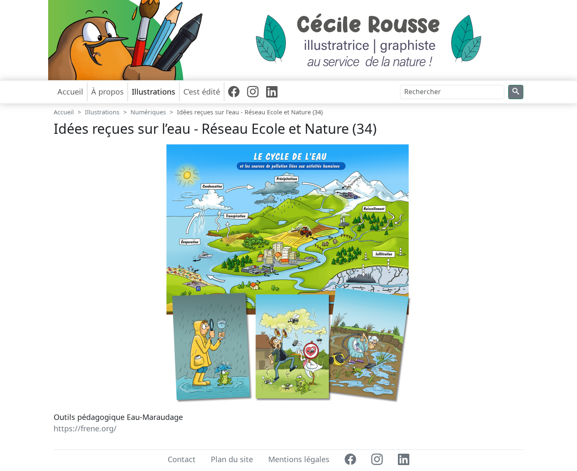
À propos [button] (107, 92)
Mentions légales (298, 459)
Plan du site (232, 459)
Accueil (70, 92)
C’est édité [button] (201, 92)
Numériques (148, 112)
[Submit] (515, 92)
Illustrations (102, 112)
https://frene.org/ (85, 428)
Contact (182, 459)
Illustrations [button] (153, 92)
